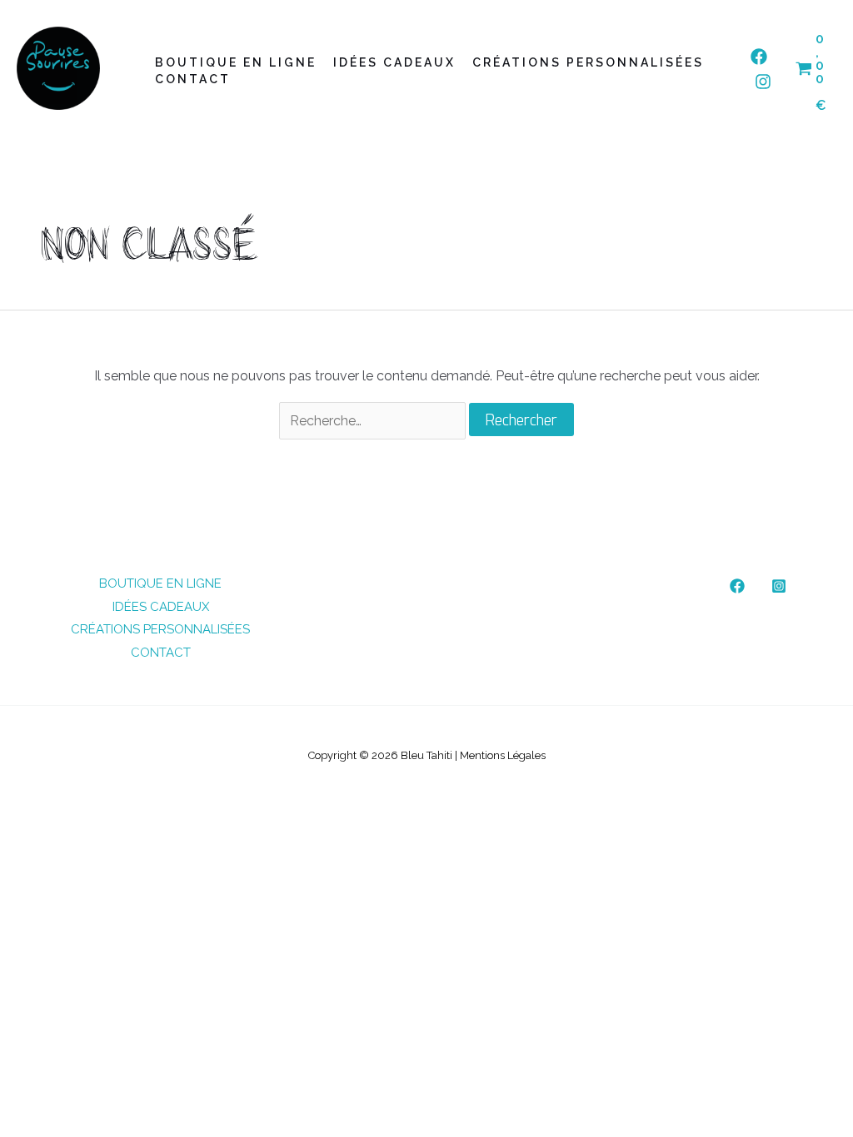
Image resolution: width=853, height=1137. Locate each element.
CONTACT (193, 79)
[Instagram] (763, 81)
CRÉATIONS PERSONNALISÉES (588, 62)
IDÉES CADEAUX (394, 62)
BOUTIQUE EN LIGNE (236, 62)
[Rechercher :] (374, 421)
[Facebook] (759, 56)
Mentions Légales (503, 755)
